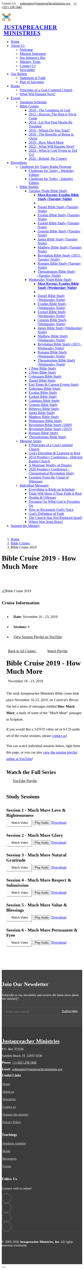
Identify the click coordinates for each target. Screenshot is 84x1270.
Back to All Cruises (22, 651)
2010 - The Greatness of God (49, 110)
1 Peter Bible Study (42, 368)
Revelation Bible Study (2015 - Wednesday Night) (60, 346)
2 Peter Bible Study (42, 372)
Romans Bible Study (43, 433)
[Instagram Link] (6, 1217)
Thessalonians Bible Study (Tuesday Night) (56, 273)
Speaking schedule (14, 1143)
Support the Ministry (25, 526)
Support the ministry (15, 1114)
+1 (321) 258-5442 (24, 1062)
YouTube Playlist (25, 781)
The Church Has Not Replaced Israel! (55, 518)
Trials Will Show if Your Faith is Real (55, 493)
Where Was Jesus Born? (46, 522)
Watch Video (19, 822)
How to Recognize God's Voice (51, 509)
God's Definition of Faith (46, 514)
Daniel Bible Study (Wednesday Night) (51, 298)
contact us (59, 736)
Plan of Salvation (32, 82)
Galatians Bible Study (44, 401)
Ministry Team (30, 62)
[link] (18, 46)
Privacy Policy (11, 1122)
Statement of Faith (32, 78)
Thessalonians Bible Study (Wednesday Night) (56, 362)
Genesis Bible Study (43, 405)
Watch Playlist (57, 651)
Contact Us (28, 66)
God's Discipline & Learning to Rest (54, 453)
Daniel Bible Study (42, 380)
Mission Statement (33, 54)
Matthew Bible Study (44, 417)
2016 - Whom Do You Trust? (49, 130)
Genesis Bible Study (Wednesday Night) (52, 322)
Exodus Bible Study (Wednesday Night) (52, 306)
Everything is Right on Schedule (52, 489)
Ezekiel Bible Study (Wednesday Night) (52, 314)
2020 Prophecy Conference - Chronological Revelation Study (51, 471)
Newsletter (27, 70)
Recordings (9, 1158)
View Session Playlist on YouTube (37, 637)
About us (8, 1091)
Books (6, 1151)
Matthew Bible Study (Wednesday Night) (53, 338)
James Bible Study (42, 413)
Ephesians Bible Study (45, 388)
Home (15, 41)
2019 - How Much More (46, 142)
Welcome (26, 50)
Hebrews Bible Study (44, 409)
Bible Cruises (20, 543)
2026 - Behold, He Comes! (48, 158)
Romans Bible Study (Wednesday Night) (52, 354)
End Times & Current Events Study (54, 384)
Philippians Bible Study (45, 421)
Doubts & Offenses (42, 497)
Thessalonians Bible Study (47, 437)
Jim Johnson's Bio (32, 58)
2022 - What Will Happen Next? (52, 146)
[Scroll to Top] (3, 1267)
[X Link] (6, 1226)
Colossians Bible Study (45, 376)
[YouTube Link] (6, 1207)
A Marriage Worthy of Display (50, 465)
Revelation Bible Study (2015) (50, 429)
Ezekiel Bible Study (43, 397)
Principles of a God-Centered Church (46, 90)
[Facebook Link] (6, 1198)
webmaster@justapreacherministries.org (37, 1069)
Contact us (9, 1107)
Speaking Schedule (33, 102)
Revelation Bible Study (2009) (50, 425)
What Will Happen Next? (38, 94)
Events (6, 1166)
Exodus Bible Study (43, 392)
